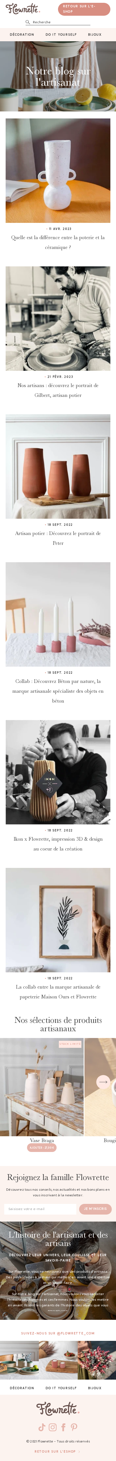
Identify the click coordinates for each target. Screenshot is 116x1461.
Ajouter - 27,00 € (42, 1148)
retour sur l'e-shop (79, 9)
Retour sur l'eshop (55, 1451)
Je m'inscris (95, 1209)
